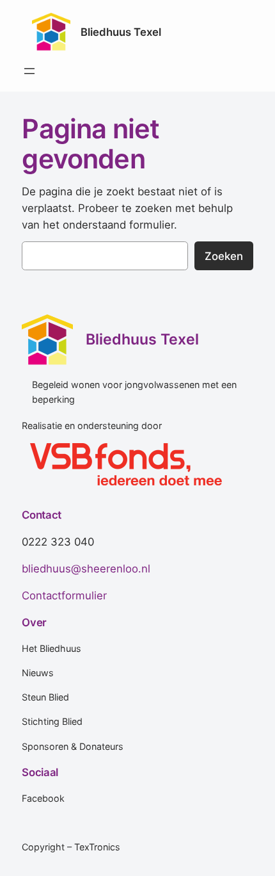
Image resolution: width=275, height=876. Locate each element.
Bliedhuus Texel (121, 32)
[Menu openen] (29, 71)
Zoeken (224, 256)
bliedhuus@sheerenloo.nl (86, 568)
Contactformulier (64, 595)
